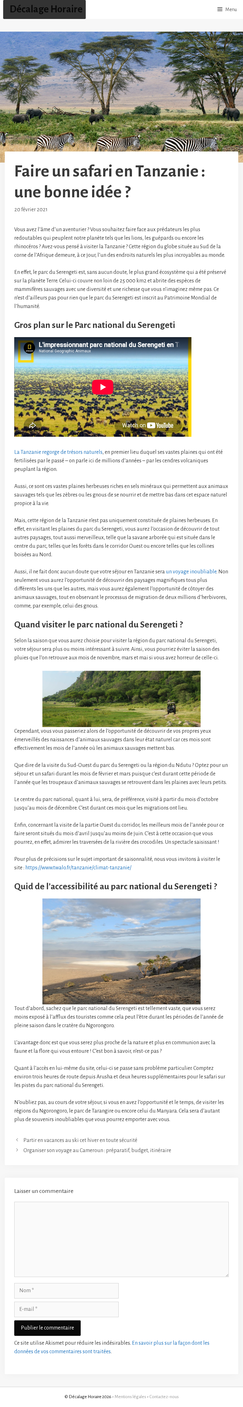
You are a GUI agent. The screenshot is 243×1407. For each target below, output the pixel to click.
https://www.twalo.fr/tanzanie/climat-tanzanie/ (78, 868)
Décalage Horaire (46, 9)
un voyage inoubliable (191, 572)
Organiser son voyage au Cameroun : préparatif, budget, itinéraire (97, 1150)
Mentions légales (130, 1396)
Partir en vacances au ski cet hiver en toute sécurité (80, 1140)
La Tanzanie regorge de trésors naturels (58, 452)
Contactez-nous (164, 1396)
